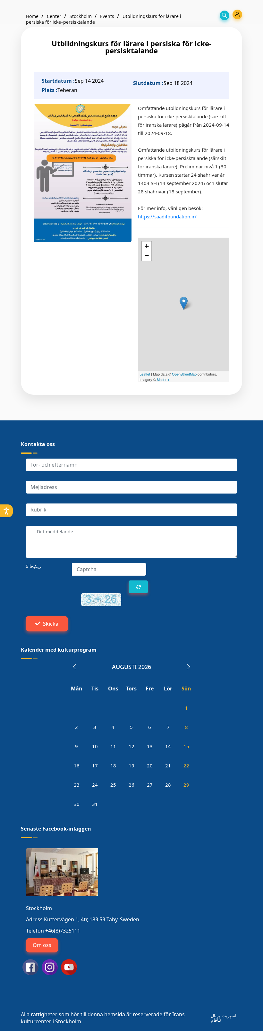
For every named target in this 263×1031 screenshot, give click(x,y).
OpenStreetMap (184, 373)
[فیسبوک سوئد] (30, 966)
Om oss (42, 945)
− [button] (147, 256)
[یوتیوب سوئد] (69, 966)
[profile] (237, 14)
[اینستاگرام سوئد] (50, 966)
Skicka (50, 623)
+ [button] (147, 246)
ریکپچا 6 (33, 566)
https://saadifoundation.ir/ (167, 216)
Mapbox (163, 379)
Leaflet (145, 373)
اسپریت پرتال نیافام (223, 1017)
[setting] (6, 510)
